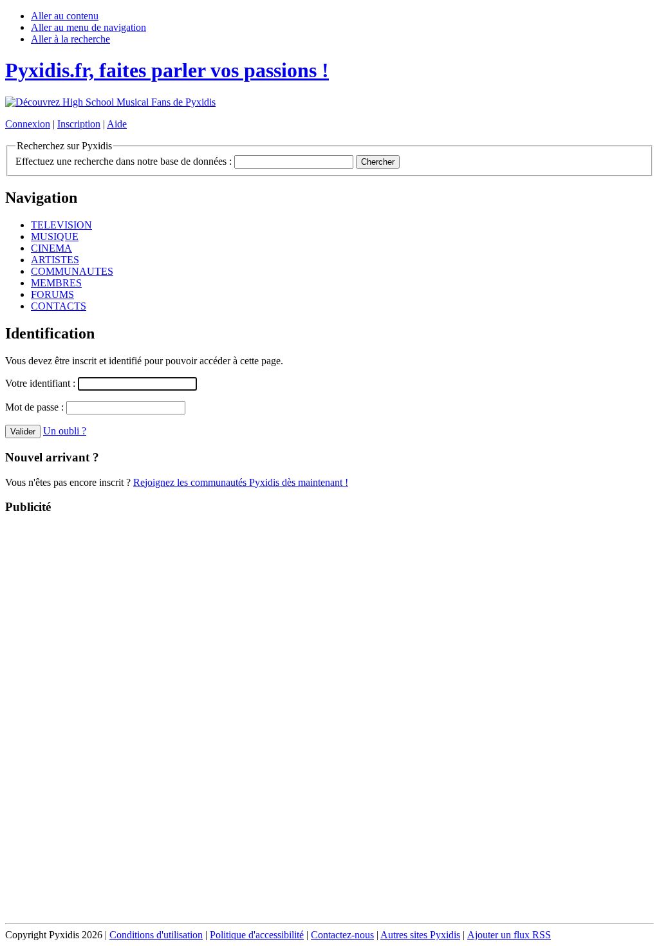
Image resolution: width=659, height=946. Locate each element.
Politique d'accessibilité (257, 934)
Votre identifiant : (41, 383)
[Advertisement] (329, 719)
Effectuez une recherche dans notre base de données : (123, 161)
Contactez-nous (342, 934)
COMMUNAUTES (72, 271)
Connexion (27, 123)
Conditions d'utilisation (156, 934)
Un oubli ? (64, 430)
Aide (117, 123)
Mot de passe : (35, 407)
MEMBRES (56, 282)
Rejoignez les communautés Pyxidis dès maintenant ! (240, 482)
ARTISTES (55, 259)
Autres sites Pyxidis (420, 934)
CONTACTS (58, 306)
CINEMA (51, 248)
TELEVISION (61, 224)
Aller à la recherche (70, 38)
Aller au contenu (64, 15)
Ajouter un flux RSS (509, 934)
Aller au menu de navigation (88, 27)
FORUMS (52, 294)
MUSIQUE (55, 236)
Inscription (78, 123)
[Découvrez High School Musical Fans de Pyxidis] (110, 102)
